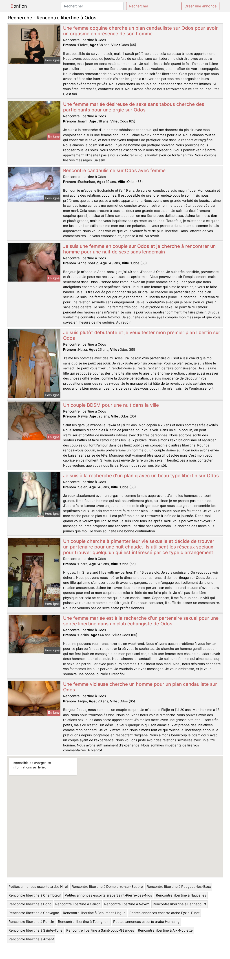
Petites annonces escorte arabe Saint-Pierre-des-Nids (108, 895)
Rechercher (138, 6)
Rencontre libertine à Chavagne (34, 913)
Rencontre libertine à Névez (126, 904)
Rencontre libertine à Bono (30, 904)
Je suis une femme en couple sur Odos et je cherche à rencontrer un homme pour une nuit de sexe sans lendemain (139, 249)
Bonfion (19, 6)
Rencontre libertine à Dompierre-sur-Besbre (107, 886)
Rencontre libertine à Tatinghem (83, 921)
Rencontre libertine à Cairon (77, 904)
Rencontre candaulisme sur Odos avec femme (114, 170)
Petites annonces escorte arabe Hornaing (146, 921)
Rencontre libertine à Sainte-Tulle (35, 930)
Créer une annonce (200, 6)
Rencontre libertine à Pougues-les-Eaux (179, 886)
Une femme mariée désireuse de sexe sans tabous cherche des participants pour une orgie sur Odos (133, 107)
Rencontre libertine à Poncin (31, 921)
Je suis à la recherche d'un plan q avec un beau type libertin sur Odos (141, 475)
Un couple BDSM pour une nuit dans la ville (111, 405)
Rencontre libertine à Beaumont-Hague (94, 913)
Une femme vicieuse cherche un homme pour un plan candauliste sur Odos (140, 687)
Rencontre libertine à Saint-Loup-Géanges (100, 930)
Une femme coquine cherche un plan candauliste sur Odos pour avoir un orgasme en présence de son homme (140, 30)
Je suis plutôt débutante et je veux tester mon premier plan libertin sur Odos (141, 335)
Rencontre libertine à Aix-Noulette (165, 930)
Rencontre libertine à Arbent (31, 939)
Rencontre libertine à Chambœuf (35, 895)
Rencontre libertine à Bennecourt (179, 904)
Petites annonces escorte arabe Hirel (38, 886)
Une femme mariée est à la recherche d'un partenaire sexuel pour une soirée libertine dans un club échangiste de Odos (141, 620)
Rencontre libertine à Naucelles (181, 895)
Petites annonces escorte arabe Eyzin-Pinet (164, 913)
